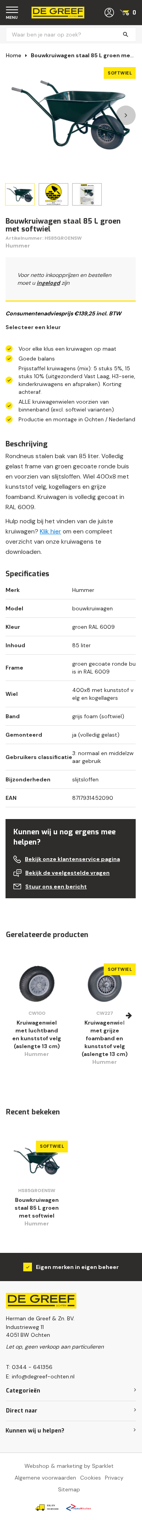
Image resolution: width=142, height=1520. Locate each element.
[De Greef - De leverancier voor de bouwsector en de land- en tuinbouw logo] (58, 12)
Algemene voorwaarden (45, 1477)
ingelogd (48, 282)
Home (13, 55)
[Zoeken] (125, 34)
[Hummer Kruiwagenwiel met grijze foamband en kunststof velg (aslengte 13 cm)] (104, 983)
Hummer (18, 245)
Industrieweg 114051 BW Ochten (28, 1330)
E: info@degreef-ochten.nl (40, 1376)
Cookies (90, 1477)
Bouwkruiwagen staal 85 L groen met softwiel (37, 1207)
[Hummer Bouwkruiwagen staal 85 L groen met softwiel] (36, 1161)
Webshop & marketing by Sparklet (69, 1465)
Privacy (114, 1477)
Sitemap (69, 1489)
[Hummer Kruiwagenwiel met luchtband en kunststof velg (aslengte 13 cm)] (36, 983)
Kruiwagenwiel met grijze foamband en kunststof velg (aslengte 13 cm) (105, 1038)
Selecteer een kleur (33, 327)
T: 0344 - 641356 (29, 1367)
